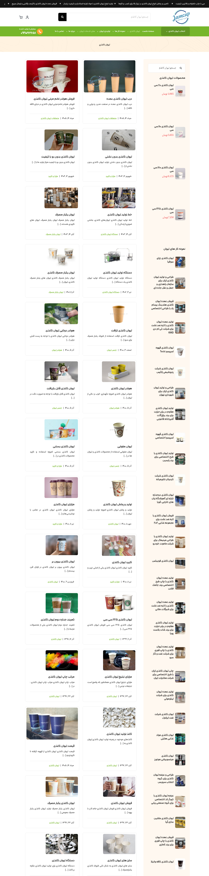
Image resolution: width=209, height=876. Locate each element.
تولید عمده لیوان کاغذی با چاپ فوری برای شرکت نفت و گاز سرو (163, 652)
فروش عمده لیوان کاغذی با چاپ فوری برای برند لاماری (164, 840)
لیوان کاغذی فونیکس (163, 561)
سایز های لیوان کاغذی (119, 860)
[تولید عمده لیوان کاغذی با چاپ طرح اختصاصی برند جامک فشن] (180, 580)
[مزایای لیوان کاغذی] (61, 478)
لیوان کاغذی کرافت (121, 330)
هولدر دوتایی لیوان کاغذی (60, 330)
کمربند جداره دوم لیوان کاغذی (58, 619)
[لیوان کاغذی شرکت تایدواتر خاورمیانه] (180, 476)
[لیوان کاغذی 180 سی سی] (180, 170)
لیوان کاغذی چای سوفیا (165, 260)
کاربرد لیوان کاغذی (122, 562)
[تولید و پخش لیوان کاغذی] (118, 478)
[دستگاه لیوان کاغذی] (62, 835)
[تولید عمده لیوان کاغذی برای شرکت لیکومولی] (180, 694)
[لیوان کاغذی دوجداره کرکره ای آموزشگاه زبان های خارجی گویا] (180, 497)
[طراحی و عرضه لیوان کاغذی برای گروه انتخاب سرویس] (180, 777)
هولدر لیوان (57, 350)
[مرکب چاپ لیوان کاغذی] (62, 651)
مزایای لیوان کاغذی (64, 504)
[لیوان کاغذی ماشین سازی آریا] (180, 819)
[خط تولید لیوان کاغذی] (118, 189)
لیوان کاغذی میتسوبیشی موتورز (164, 757)
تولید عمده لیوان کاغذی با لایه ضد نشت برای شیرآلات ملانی (162, 605)
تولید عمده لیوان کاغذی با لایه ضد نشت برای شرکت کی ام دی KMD (162, 327)
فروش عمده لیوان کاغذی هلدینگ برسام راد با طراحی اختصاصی (162, 304)
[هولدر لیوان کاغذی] (118, 362)
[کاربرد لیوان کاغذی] (118, 536)
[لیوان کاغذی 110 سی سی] (180, 129)
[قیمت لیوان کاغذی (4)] (52, 709)
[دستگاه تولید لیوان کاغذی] (118, 246)
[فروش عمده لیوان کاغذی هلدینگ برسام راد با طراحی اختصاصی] (180, 303)
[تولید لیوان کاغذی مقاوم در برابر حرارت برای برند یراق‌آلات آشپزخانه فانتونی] (180, 411)
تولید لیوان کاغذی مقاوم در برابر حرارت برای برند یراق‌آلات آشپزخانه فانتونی (164, 413)
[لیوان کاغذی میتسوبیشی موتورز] (180, 756)
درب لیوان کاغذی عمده (119, 99)
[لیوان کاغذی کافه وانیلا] (180, 860)
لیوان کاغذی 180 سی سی (163, 169)
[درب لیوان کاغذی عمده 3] (109, 61)
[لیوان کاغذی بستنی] (61, 420)
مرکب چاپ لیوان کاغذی (61, 677)
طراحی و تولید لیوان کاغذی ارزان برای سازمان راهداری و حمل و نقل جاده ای (164, 282)
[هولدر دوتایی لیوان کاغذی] (61, 304)
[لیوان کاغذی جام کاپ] (181, 10)
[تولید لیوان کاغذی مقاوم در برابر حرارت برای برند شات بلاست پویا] (180, 625)
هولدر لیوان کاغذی (121, 388)
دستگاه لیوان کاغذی (109, 234)
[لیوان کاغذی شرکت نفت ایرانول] (180, 715)
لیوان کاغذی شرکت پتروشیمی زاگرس (164, 370)
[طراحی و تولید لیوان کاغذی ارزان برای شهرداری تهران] (180, 390)
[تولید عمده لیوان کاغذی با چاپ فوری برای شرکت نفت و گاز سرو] (180, 649)
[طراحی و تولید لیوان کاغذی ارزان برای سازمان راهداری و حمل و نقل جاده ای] (180, 279)
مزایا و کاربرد (110, 176)
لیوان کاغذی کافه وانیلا (162, 862)
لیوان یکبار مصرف (65, 214)
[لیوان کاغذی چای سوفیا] (180, 259)
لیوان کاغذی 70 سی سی (164, 87)
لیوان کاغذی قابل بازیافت (61, 388)
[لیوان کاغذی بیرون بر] (62, 536)
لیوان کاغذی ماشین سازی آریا (164, 820)
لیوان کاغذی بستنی (64, 446)
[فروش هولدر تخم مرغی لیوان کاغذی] (52, 61)
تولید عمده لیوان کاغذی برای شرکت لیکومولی (165, 695)
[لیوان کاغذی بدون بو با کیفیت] (61, 130)
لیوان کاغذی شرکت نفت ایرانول (164, 716)
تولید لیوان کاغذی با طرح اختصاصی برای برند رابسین (164, 456)
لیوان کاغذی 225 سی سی (163, 210)
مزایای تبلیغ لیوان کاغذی (118, 677)
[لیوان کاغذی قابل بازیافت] (61, 362)
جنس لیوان (112, 350)
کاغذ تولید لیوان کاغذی (119, 734)
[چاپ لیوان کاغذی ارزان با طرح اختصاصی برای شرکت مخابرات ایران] (180, 673)
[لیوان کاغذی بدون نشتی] (118, 130)
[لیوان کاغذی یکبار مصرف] (62, 778)
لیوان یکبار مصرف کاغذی (61, 273)
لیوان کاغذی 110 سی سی (164, 128)
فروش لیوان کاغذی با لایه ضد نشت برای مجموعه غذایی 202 (163, 519)
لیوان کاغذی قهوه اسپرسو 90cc (165, 349)
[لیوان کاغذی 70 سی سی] (180, 88)
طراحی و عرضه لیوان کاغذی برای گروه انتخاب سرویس (163, 778)
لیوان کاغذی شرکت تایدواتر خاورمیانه (164, 477)
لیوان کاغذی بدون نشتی (118, 157)
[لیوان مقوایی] (118, 420)
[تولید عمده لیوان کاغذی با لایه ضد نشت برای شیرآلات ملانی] (180, 604)
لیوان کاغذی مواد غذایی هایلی (165, 737)
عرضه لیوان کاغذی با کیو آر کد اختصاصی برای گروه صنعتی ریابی (162, 799)
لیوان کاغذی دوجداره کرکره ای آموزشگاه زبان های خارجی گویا (163, 498)
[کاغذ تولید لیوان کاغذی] (119, 709)
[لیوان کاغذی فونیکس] (180, 559)
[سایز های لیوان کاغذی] (119, 835)
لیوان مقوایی (124, 446)
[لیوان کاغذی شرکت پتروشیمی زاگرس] (180, 369)
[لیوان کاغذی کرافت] (118, 304)
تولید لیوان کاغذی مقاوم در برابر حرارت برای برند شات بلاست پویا (163, 628)
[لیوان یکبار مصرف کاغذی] (61, 246)
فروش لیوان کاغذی (121, 803)
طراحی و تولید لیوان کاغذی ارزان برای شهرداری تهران (164, 391)
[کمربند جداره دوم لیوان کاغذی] (62, 594)
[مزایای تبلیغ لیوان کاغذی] (119, 651)
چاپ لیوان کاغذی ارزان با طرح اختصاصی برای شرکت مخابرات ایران (163, 674)
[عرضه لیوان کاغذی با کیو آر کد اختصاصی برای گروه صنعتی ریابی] (180, 798)
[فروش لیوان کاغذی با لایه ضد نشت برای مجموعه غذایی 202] (180, 518)
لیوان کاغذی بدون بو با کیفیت (58, 157)
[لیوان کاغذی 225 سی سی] (180, 211)
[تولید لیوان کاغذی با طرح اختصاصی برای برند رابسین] (180, 455)
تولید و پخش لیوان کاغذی (117, 504)
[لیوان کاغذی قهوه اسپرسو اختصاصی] (180, 435)
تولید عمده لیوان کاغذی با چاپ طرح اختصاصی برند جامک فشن (163, 583)
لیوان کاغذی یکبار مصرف (61, 803)
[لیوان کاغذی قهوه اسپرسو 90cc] (180, 348)
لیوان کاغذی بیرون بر (63, 561)
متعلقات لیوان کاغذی (107, 118)
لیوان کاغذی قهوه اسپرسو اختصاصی (164, 436)
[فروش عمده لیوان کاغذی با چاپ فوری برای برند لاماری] (180, 839)
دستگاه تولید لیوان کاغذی (117, 273)
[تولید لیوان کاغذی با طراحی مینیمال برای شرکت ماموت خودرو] (180, 539)
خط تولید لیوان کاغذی (119, 214)
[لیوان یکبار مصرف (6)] (61, 189)
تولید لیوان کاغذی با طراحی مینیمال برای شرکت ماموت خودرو (163, 539)
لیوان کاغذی (113, 524)
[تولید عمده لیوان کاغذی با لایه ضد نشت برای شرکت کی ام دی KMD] (180, 324)
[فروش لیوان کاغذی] (119, 778)
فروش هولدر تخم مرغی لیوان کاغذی (54, 99)
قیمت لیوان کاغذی (64, 746)
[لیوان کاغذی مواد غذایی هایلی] (180, 735)
